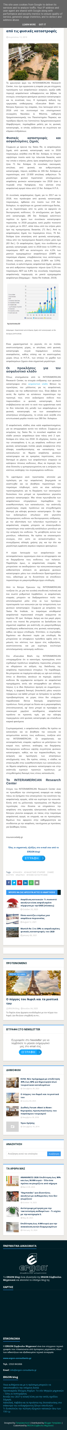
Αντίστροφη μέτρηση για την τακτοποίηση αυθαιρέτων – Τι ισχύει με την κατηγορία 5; (41, 1211)
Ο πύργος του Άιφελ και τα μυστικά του (32, 1001)
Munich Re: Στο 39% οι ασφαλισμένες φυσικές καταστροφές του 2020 (40, 930)
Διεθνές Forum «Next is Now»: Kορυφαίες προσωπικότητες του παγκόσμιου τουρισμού (39, 1110)
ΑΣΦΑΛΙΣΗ (17, 872)
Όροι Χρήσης (28, 1123)
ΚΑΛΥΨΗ (10, 875)
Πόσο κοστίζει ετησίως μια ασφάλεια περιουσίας (35, 917)
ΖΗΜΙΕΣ (50, 872)
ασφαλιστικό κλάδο (38, 384)
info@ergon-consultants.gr (23, 1370)
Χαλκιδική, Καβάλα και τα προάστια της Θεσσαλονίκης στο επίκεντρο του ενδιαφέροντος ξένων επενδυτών (32, 1404)
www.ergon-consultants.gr (17, 1358)
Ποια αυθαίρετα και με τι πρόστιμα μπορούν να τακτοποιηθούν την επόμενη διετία (27, 1386)
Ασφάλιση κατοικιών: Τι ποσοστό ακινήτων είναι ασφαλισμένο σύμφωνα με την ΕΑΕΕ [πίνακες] (39, 902)
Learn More (29, 24)
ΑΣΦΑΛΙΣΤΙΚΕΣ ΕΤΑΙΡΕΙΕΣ (34, 872)
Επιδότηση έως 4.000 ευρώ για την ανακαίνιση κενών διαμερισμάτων (39, 1225)
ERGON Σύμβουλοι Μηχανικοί (40, 1425)
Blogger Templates (52, 1423)
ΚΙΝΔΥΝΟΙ (20, 875)
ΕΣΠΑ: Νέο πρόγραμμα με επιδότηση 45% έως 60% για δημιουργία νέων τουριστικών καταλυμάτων (40, 1081)
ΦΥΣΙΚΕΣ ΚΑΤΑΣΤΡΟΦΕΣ (37, 875)
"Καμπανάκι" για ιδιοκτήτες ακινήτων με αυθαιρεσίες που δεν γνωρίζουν (39, 1195)
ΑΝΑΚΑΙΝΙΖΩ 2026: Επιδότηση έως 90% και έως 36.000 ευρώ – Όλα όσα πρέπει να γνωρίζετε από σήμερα (41, 1180)
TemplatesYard (22, 1423)
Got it (42, 24)
